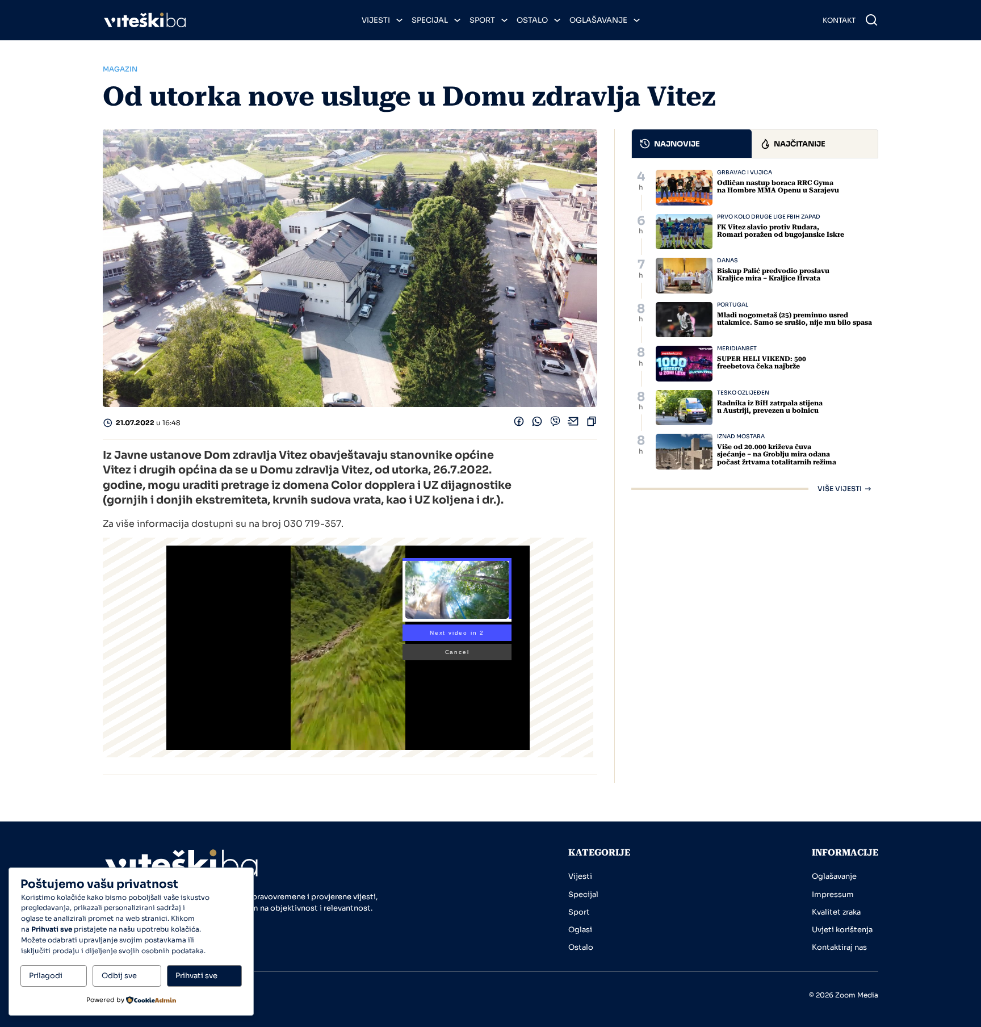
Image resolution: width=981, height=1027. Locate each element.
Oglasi (580, 929)
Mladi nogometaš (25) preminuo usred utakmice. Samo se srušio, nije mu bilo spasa (794, 318)
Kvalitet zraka (836, 912)
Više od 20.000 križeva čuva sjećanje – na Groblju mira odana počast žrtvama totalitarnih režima (776, 454)
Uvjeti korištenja (842, 929)
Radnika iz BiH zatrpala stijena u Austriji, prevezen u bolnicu (770, 406)
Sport (482, 20)
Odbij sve (119, 975)
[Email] (573, 424)
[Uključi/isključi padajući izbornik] (399, 20)
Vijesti (376, 20)
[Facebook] (519, 424)
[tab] (692, 143)
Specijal (430, 20)
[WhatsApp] (537, 424)
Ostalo (532, 20)
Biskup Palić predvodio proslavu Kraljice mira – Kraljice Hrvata (773, 274)
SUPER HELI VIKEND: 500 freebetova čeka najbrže (761, 362)
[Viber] (555, 424)
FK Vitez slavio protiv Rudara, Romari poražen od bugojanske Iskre (780, 230)
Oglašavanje (598, 20)
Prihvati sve (196, 975)
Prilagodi (45, 975)
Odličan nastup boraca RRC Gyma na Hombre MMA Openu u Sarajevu (778, 186)
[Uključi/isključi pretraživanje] (871, 20)
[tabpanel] (754, 331)
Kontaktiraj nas (839, 947)
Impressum (833, 894)
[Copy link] (591, 424)
